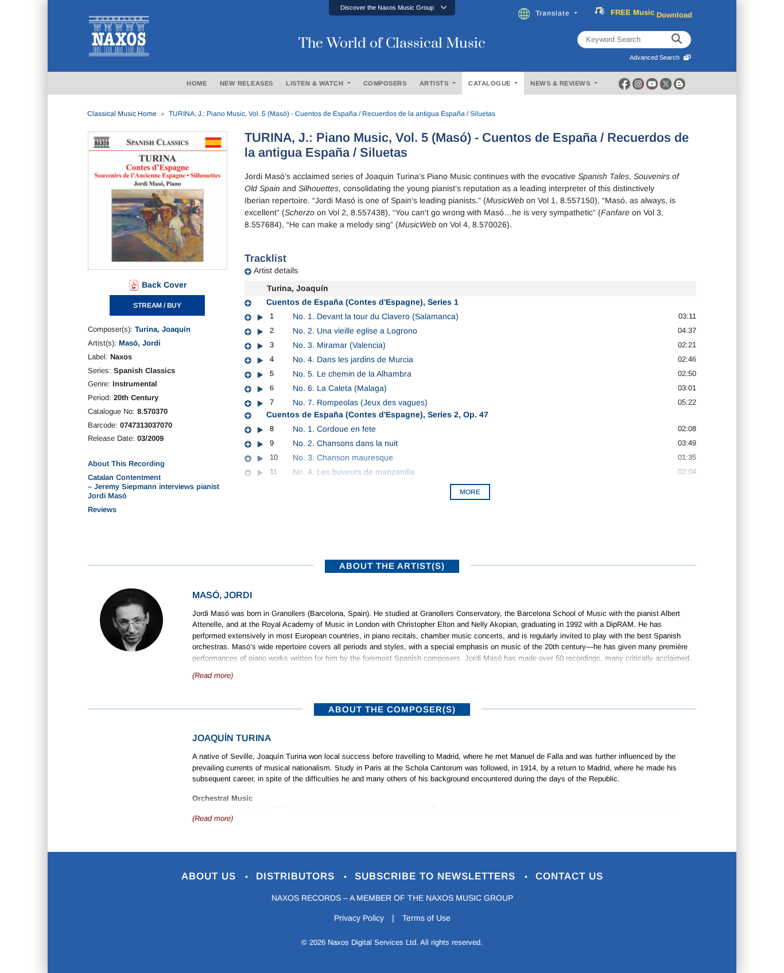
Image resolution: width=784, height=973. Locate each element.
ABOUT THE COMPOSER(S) (392, 709)
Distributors (297, 876)
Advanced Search (656, 57)
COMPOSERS (385, 83)
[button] (392, 7)
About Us (210, 876)
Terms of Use (426, 917)
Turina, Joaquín (163, 329)
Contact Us (569, 876)
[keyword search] (676, 39)
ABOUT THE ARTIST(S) (392, 566)
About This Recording (126, 463)
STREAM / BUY (157, 305)
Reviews (102, 509)
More (470, 492)
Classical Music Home (122, 114)
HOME (197, 83)
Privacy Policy (359, 917)
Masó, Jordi (140, 343)
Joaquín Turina (231, 738)
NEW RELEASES (246, 83)
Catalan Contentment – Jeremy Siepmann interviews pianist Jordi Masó (153, 487)
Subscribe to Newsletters (437, 876)
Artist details (276, 270)
